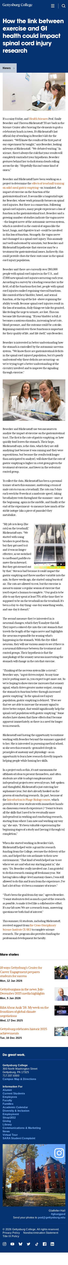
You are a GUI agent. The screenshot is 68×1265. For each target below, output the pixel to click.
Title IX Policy (11, 1236)
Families (8, 1103)
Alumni (7, 1090)
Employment (11, 1114)
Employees (10, 1097)
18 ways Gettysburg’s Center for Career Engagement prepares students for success (21, 972)
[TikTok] (37, 1244)
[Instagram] (4, 1244)
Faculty (7, 1100)
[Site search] (63, 5)
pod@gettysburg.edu (51, 1217)
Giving (7, 1121)
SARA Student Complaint (19, 1138)
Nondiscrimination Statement (40, 1232)
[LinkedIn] (52, 1244)
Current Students (14, 1093)
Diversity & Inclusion (16, 1110)
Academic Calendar (15, 1107)
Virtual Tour (10, 1134)
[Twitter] (29, 1244)
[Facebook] (44, 1244)
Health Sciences (38, 118)
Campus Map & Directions (19, 1079)
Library (7, 1124)
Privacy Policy (11, 1232)
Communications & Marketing (22, 1128)
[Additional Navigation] (52, 5)
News (7, 68)
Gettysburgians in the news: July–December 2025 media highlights (22, 991)
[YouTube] (12, 1244)
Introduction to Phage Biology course (28, 799)
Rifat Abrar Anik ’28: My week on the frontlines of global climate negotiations (24, 1012)
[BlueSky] (20, 1244)
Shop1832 (9, 1117)
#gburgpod (58, 1214)
